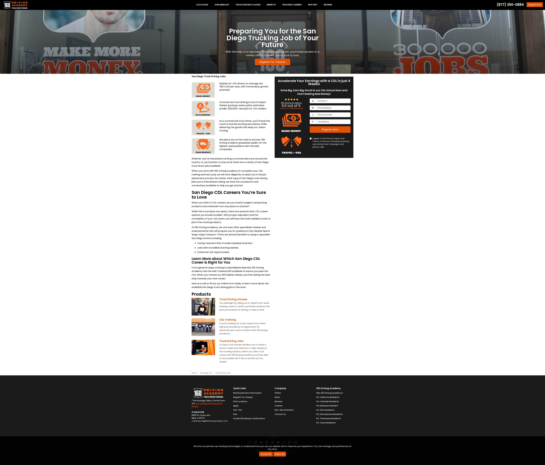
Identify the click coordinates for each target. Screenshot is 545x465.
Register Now (330, 129)
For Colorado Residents (327, 401)
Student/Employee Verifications (249, 418)
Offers (278, 393)
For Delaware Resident (327, 405)
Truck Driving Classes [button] (248, 4)
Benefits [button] (271, 4)
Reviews (278, 401)
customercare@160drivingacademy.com (210, 421)
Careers (278, 405)
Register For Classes (272, 62)
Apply (236, 405)
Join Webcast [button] (221, 4)
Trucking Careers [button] (292, 4)
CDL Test (237, 410)
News (277, 397)
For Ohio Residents (325, 410)
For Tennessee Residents (328, 418)
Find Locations (240, 401)
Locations (202, 4)
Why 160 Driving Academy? (329, 393)
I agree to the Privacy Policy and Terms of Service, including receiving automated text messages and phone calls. (331, 142)
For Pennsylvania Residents (329, 414)
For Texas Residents (326, 422)
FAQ (235, 414)
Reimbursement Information (247, 393)
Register (534, 4)
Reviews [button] (328, 4)
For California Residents (327, 397)
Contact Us (280, 414)
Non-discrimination (284, 410)
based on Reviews (291, 108)
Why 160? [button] (312, 4)
